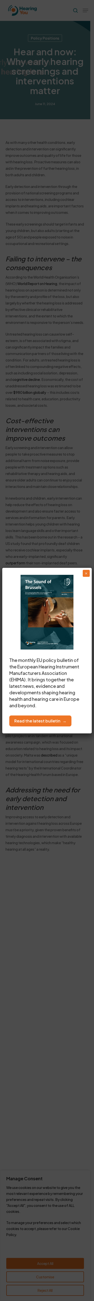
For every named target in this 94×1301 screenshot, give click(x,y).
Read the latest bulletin (37, 720)
